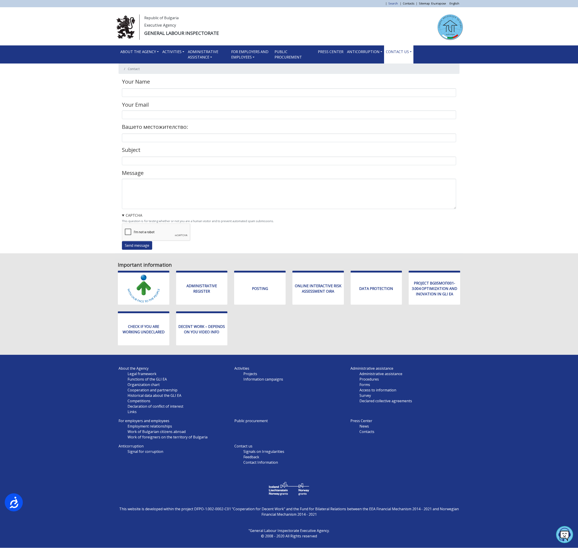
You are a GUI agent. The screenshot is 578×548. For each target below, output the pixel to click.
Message (133, 172)
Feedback (251, 456)
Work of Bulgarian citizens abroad (157, 431)
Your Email (135, 104)
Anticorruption (363, 51)
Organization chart (144, 384)
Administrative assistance (203, 54)
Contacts (409, 3)
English (454, 3)
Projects (250, 373)
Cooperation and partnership (152, 390)
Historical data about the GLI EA (154, 395)
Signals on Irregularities (263, 451)
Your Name (136, 81)
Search (393, 3)
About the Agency (138, 51)
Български (438, 3)
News (364, 426)
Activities (172, 51)
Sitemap (424, 3)
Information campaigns (263, 379)
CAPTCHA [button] (134, 215)
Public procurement (288, 54)
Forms (364, 384)
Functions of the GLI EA (147, 379)
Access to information (377, 390)
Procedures (369, 379)
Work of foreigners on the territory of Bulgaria (167, 437)
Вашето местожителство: (155, 126)
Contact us (397, 51)
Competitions (139, 400)
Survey (365, 395)
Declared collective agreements (385, 400)
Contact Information (260, 462)
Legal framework (142, 373)
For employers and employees (249, 54)
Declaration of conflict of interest (155, 406)
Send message (137, 245)
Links (132, 411)
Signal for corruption (145, 451)
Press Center (330, 51)
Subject (131, 149)
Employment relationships (150, 426)
